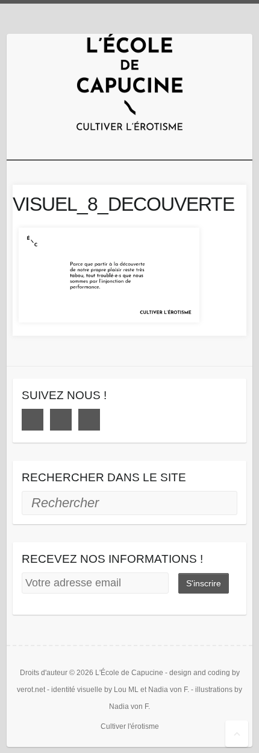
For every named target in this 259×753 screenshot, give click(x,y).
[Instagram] (61, 420)
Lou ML (126, 689)
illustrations (213, 689)
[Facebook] (32, 420)
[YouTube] (89, 420)
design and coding (199, 672)
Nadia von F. (168, 689)
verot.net (31, 689)
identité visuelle (76, 689)
